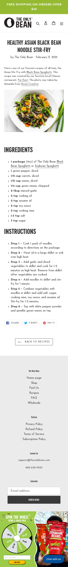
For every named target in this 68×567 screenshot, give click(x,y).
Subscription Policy (34, 439)
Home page (34, 378)
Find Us (34, 388)
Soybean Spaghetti (47, 166)
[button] (17, 517)
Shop (34, 383)
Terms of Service (34, 434)
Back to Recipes (37, 342)
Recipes (34, 393)
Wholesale (34, 403)
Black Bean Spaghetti (39, 72)
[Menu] (62, 23)
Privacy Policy (34, 424)
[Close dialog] (65, 513)
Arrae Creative (30, 84)
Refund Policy (34, 429)
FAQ (34, 398)
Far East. (23, 80)
